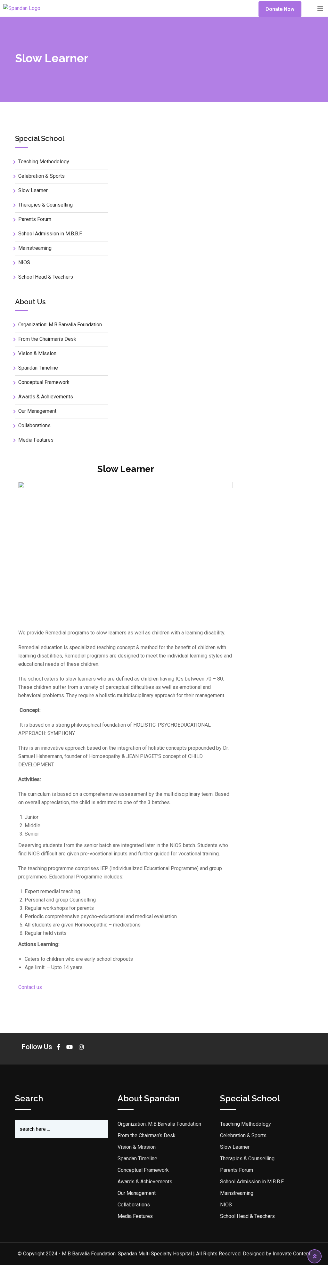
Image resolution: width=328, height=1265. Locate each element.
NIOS (24, 262)
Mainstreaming (35, 248)
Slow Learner (33, 190)
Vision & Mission (37, 353)
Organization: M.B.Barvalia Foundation (60, 325)
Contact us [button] (30, 987)
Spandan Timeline (38, 368)
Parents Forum (34, 219)
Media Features (35, 440)
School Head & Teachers (45, 277)
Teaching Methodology (43, 162)
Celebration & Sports (41, 176)
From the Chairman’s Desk (47, 339)
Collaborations (34, 425)
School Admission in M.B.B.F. (50, 234)
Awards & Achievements (45, 397)
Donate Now (280, 9)
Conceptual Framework (44, 382)
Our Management (37, 411)
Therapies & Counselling (45, 205)
